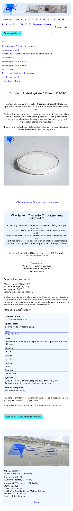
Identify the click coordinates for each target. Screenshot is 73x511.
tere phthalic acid (10, 49)
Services (37, 24)
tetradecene (8, 57)
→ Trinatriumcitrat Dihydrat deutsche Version (36, 202)
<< (3, 41)
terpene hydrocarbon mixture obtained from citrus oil (27, 53)
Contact (48, 24)
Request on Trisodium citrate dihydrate (23, 417)
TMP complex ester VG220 (15, 61)
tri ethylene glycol (10, 77)
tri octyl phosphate (11, 81)
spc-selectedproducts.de (36, 255)
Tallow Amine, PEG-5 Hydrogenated (19, 46)
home (36, 502)
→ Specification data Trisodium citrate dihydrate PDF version (32, 405)
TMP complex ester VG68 (14, 65)
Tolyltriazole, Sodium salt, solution (18, 73)
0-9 (17, 19)
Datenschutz (60, 27)
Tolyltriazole (7, 69)
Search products (12, 33)
